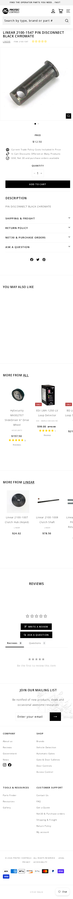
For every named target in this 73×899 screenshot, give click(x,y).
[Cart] (61, 11)
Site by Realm (36, 892)
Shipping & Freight (20, 218)
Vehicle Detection (46, 747)
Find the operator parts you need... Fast (35, 2)
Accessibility (40, 862)
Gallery (7, 807)
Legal (61, 858)
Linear (6, 41)
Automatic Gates (45, 753)
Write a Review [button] (38, 626)
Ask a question (17, 247)
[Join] (55, 716)
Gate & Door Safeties (48, 759)
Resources (9, 801)
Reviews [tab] (12, 643)
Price (38, 135)
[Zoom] (68, 116)
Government (10, 753)
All (26, 375)
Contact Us (42, 795)
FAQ (38, 801)
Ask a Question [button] (38, 634)
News (6, 759)
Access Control (44, 771)
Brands (40, 741)
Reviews (7, 747)
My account (42, 832)
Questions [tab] (35, 643)
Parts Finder (9, 795)
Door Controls (44, 765)
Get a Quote (43, 807)
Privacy (26, 862)
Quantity (38, 165)
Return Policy (16, 228)
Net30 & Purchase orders (25, 237)
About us (8, 741)
